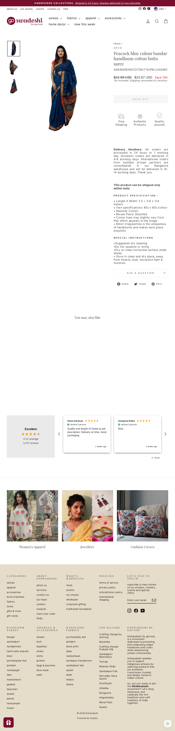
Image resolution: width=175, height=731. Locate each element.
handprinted (14, 646)
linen (9, 656)
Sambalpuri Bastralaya (105, 655)
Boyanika (104, 641)
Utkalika (104, 688)
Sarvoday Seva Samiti (108, 677)
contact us (54, 9)
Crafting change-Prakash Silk (109, 648)
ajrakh (69, 670)
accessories (114, 18)
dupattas (42, 646)
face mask (43, 670)
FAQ (65, 9)
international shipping (106, 598)
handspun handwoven (79, 660)
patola (10, 698)
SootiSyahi (105, 683)
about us (12, 9)
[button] (59, 434)
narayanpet (13, 703)
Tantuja (103, 661)
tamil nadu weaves (18, 651)
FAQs (40, 618)
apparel (91, 18)
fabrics (72, 18)
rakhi (39, 674)
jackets (41, 660)
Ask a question (141, 273)
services (41, 590)
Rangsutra (105, 693)
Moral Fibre (105, 702)
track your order (46, 613)
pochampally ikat (16, 660)
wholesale (72, 599)
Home (117, 43)
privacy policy (107, 587)
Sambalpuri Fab (108, 671)
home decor (58, 24)
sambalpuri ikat (75, 665)
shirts (40, 656)
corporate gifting (76, 604)
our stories (26, 9)
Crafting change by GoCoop (110, 635)
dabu (69, 651)
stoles (40, 651)
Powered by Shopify (87, 718)
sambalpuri (13, 641)
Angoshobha (106, 697)
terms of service (108, 582)
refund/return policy (111, 592)
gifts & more (14, 611)
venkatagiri (13, 670)
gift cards (12, 615)
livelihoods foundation (79, 609)
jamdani (11, 665)
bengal (11, 637)
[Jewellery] (87, 515)
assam (10, 693)
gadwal (11, 684)
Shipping (135, 80)
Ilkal (9, 674)
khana (69, 684)
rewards (41, 609)
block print (72, 646)
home (10, 606)
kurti (39, 641)
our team (42, 599)
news (69, 585)
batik (69, 674)
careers (41, 604)
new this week (84, 24)
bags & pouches (46, 665)
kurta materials (15, 596)
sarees (54, 18)
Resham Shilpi (107, 666)
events (40, 9)
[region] (112, 434)
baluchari (12, 689)
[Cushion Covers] (142, 515)
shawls (40, 637)
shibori (70, 679)
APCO (118, 48)
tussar (10, 708)
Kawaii (103, 707)
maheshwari (14, 679)
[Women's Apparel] (32, 515)
